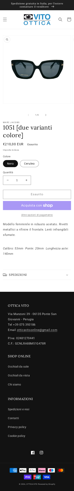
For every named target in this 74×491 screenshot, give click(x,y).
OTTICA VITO (31, 484)
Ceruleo (29, 163)
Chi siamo (14, 384)
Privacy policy (17, 427)
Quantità (8, 172)
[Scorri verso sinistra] (28, 115)
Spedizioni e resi (18, 409)
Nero (10, 163)
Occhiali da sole (18, 366)
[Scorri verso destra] (45, 115)
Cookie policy (16, 435)
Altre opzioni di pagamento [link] (37, 215)
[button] (5, 19)
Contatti (13, 418)
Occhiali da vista (19, 375)
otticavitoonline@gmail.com (37, 330)
